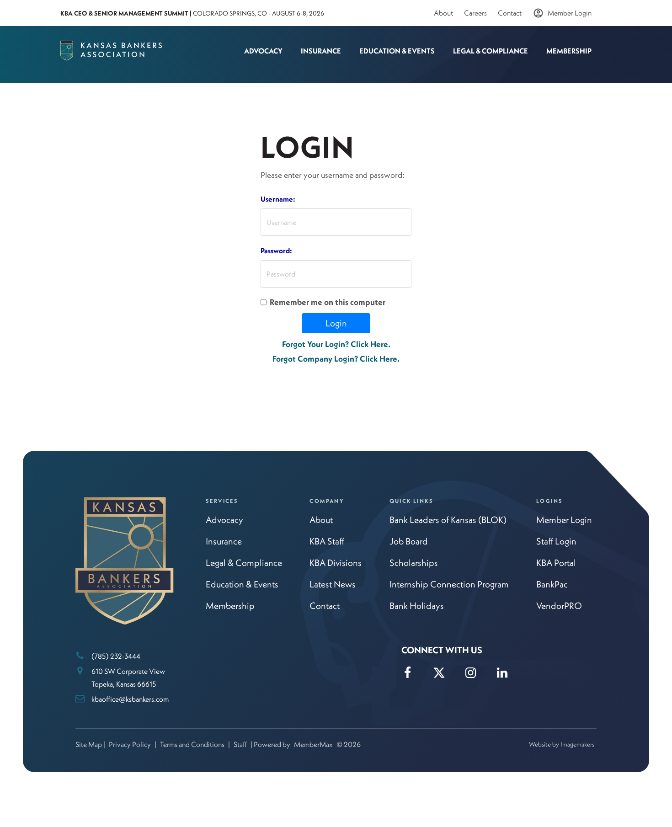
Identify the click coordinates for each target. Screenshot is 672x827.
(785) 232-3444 (115, 656)
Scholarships (413, 562)
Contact (510, 12)
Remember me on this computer (327, 302)
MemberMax (313, 744)
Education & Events (397, 50)
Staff (240, 744)
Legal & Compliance (490, 50)
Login (336, 323)
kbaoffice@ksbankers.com (130, 699)
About (443, 12)
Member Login (570, 12)
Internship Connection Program (449, 584)
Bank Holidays (416, 605)
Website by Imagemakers (561, 744)
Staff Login (556, 541)
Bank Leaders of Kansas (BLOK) (448, 519)
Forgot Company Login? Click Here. (336, 358)
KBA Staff (326, 541)
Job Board (408, 541)
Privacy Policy (130, 744)
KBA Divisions (335, 562)
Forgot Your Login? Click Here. (336, 344)
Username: (278, 198)
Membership (569, 50)
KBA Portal (556, 562)
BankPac (552, 584)
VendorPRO (559, 605)
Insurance (321, 50)
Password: (276, 250)
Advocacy (263, 50)
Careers (475, 12)
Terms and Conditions (192, 744)
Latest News (332, 584)
